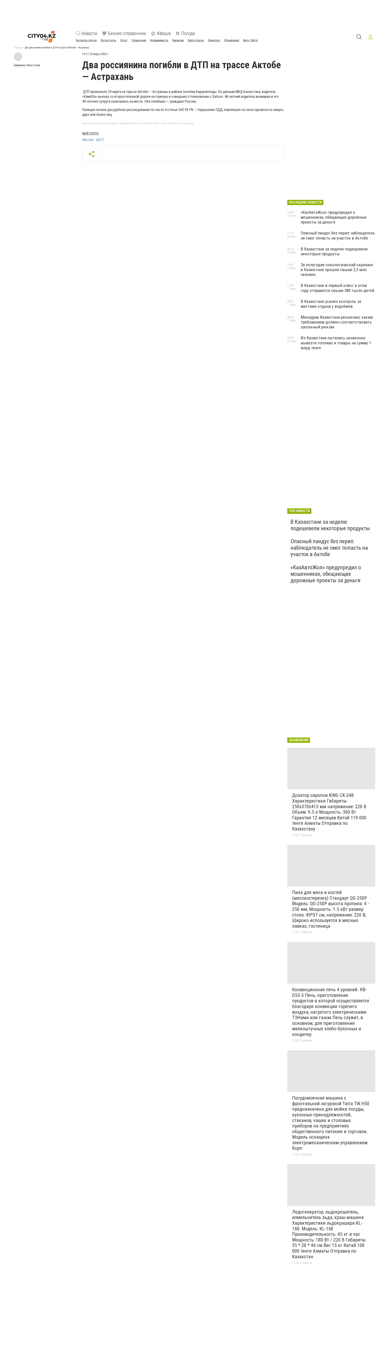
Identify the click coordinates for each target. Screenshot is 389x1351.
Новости (89, 33)
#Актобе (88, 140)
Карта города (196, 40)
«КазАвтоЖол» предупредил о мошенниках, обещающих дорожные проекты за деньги (334, 217)
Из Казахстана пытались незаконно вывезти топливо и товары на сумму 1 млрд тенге (336, 342)
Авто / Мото (250, 40)
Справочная (138, 40)
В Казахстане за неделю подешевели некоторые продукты (334, 251)
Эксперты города (86, 40)
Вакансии (178, 40)
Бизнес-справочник (127, 33)
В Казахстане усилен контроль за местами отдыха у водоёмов (331, 304)
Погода (188, 33)
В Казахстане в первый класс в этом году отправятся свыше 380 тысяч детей (337, 288)
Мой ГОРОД (90, 133)
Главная (18, 47)
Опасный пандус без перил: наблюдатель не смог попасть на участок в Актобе (338, 235)
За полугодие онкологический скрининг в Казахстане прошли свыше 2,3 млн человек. (337, 269)
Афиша (164, 33)
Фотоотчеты (108, 40)
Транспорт (214, 40)
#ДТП (100, 140)
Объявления (231, 40)
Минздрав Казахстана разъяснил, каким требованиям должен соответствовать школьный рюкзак (337, 322)
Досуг (123, 40)
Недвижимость (159, 40)
